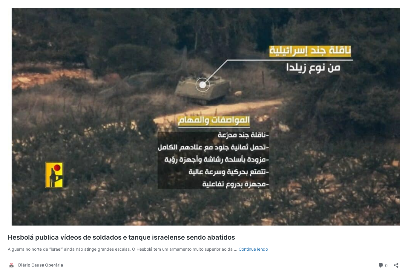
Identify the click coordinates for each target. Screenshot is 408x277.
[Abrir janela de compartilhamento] (396, 263)
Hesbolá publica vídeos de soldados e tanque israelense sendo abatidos (121, 237)
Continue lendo (253, 249)
